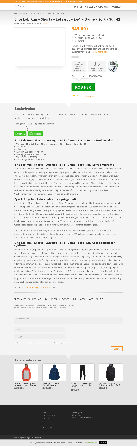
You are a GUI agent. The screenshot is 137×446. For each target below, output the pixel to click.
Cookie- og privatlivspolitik (23, 438)
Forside (77, 7)
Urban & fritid (23, 13)
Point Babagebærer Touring (39, 287)
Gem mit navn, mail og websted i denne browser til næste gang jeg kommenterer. (44, 343)
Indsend (116, 348)
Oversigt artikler (48, 428)
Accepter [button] (103, 443)
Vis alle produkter (97, 7)
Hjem (16, 13)
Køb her (83, 87)
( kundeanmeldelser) (91, 96)
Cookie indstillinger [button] (90, 443)
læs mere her (100, 51)
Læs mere (78, 443)
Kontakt (117, 7)
